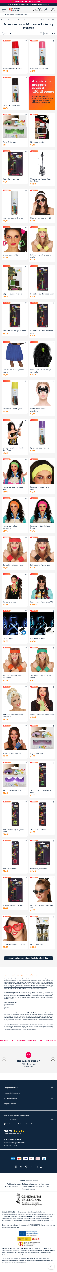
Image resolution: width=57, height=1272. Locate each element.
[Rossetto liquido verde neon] (42, 278)
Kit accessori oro (37, 944)
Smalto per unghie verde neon (40, 792)
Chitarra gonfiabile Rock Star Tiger (13, 449)
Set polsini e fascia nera (40, 565)
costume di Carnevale (10, 1028)
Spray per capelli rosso (12, 69)
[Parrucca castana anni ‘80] (42, 586)
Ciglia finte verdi (9, 142)
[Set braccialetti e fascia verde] (42, 660)
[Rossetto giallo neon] (42, 853)
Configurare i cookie (43, 1186)
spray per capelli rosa (39, 69)
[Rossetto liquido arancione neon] (42, 315)
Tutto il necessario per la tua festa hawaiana (28, 4)
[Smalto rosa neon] (15, 853)
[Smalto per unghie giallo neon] (15, 814)
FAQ (32, 1186)
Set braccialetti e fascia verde (40, 677)
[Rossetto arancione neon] (15, 890)
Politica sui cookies (29, 1184)
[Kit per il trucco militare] (15, 278)
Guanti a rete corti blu (12, 754)
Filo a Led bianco (37, 639)
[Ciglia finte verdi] (15, 127)
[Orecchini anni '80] (15, 239)
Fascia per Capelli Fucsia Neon (41, 527)
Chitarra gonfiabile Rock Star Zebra (40, 180)
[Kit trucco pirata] (42, 127)
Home (3, 20)
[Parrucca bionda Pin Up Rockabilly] (15, 699)
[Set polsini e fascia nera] (42, 550)
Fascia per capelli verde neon (13, 488)
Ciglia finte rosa (36, 754)
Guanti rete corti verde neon (42, 715)
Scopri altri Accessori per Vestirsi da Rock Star (28, 958)
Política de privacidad (25, 1124)
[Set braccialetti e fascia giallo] (42, 239)
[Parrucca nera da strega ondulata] (42, 354)
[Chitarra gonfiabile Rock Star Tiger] (15, 432)
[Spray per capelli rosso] (15, 53)
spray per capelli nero (12, 105)
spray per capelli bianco (13, 218)
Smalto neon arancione (40, 829)
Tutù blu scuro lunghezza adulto (13, 371)
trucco (47, 1028)
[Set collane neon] (15, 586)
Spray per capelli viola (39, 448)
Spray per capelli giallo (12, 409)
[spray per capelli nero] (15, 90)
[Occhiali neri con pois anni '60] (42, 890)
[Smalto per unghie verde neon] (42, 775)
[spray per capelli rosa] (42, 53)
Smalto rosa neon (10, 868)
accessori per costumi (38, 1024)
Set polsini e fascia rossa (13, 565)
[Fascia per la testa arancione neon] (15, 510)
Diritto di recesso (28, 1189)
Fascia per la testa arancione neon (11, 527)
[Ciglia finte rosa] (42, 738)
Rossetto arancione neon (13, 905)
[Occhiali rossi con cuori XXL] (15, 929)
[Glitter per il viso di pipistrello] (42, 393)
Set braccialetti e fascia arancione (13, 677)
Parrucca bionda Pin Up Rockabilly (13, 716)
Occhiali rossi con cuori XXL (14, 944)
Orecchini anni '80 (10, 255)
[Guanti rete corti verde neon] (42, 699)
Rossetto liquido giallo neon (14, 331)
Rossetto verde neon (11, 179)
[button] (53, 9)
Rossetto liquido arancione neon (41, 332)
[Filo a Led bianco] (42, 623)
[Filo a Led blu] (15, 623)
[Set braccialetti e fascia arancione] (15, 660)
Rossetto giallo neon (38, 868)
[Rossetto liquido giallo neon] (15, 315)
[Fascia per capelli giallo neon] (42, 471)
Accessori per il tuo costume (18, 20)
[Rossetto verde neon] (15, 163)
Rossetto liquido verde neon (42, 294)
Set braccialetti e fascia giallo (40, 256)
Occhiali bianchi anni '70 (40, 218)
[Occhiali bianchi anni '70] (42, 203)
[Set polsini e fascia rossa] (15, 550)
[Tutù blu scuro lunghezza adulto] (15, 354)
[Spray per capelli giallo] (15, 393)
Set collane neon (10, 602)
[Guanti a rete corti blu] (15, 738)
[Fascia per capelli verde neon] (15, 471)
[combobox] (28, 15)
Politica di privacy (14, 1184)
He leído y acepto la (18, 1124)
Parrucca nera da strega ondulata (40, 371)
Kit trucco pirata (37, 142)
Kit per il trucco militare (12, 294)
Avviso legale (44, 1184)
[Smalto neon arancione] (42, 814)
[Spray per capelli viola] (42, 432)
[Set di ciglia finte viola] (15, 775)
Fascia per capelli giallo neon (40, 488)
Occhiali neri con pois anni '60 (41, 906)
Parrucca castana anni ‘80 (41, 602)
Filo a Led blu (8, 639)
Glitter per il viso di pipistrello (38, 410)
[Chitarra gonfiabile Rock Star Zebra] (42, 163)
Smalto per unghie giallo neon (13, 831)
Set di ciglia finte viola (12, 790)
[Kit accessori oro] (42, 929)
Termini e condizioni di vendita (17, 1186)
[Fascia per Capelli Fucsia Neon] (42, 510)
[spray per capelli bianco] (15, 203)
